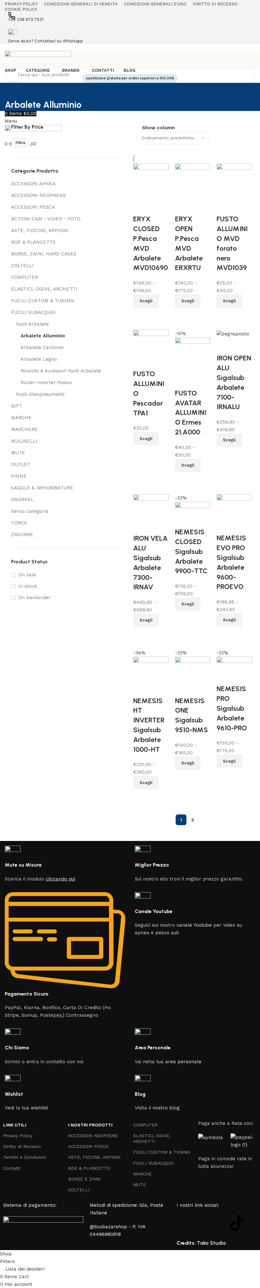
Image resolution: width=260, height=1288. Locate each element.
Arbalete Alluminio (43, 336)
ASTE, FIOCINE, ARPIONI (39, 230)
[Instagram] (202, 1223)
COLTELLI (22, 265)
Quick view (224, 775)
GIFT (16, 406)
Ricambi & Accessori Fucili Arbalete (61, 371)
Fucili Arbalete (32, 324)
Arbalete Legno (39, 359)
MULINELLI (24, 441)
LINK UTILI (14, 1124)
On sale (27, 575)
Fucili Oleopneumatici (40, 394)
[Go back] (13, 91)
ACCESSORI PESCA (33, 207)
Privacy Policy (17, 1135)
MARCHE (21, 417)
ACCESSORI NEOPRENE (38, 195)
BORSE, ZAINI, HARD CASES (43, 254)
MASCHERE (24, 429)
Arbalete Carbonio (42, 347)
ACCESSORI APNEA (33, 184)
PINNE (19, 476)
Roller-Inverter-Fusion (46, 382)
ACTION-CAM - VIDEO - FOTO (46, 219)
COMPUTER (24, 277)
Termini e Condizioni (24, 1157)
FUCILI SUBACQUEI (33, 312)
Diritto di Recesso (22, 1146)
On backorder (34, 597)
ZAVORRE (22, 534)
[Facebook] (184, 1223)
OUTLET (20, 464)
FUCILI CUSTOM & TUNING (42, 301)
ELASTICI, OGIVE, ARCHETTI (44, 289)
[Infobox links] (65, 864)
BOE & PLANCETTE (33, 242)
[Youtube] (219, 1223)
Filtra (20, 142)
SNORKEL (22, 499)
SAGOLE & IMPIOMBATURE (42, 488)
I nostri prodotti (90, 1124)
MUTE (18, 453)
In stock (27, 586)
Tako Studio (211, 1243)
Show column (158, 128)
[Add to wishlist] (224, 676)
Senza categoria (30, 511)
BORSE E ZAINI (84, 1178)
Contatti (11, 1168)
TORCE (19, 523)
